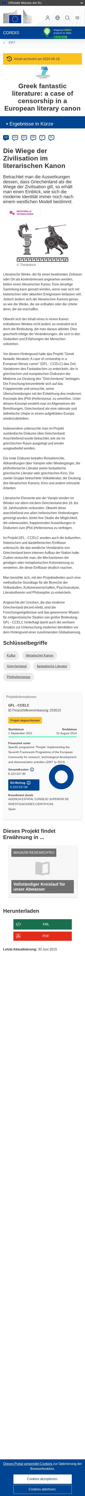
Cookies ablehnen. (42, 1489)
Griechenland (17, 666)
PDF (45, 936)
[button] (57, 17)
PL (51, 137)
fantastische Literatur (52, 666)
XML (45, 924)
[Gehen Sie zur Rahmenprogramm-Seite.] (42, 72)
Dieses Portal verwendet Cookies (28, 1464)
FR (33, 137)
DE (6, 137)
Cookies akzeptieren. (42, 1479)
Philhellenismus (18, 677)
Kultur (11, 655)
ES (24, 137)
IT (42, 137)
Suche (67, 17)
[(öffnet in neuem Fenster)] (17, 16)
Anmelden (47, 17)
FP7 (12, 43)
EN (15, 137)
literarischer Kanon (39, 655)
